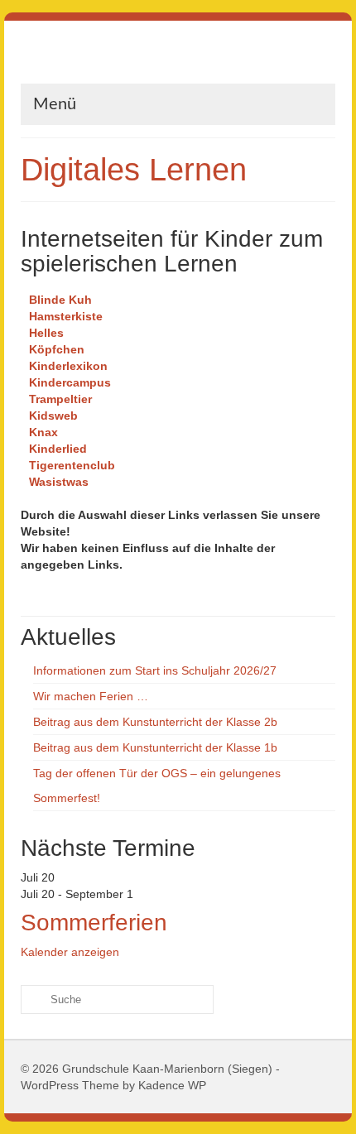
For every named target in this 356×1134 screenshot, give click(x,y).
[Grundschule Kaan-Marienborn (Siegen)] (178, 57)
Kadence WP (172, 1085)
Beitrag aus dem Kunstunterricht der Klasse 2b (155, 721)
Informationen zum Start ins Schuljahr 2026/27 (155, 670)
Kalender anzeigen (70, 952)
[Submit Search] (33, 999)
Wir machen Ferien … (90, 696)
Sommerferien (94, 922)
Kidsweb (53, 415)
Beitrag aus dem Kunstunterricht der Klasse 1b (155, 747)
